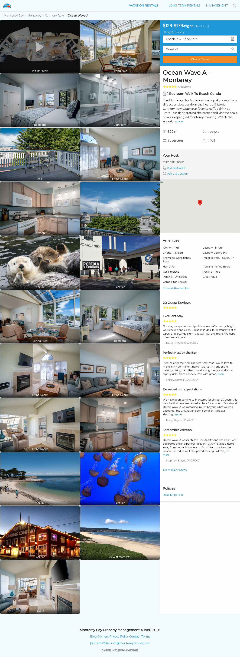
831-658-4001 (176, 168)
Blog (93, 636)
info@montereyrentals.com (130, 643)
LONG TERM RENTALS (184, 5)
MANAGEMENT (217, 5)
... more (178, 121)
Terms (145, 636)
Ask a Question (177, 173)
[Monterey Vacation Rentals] (7, 5)
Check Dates (200, 59)
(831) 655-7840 (100, 643)
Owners (103, 636)
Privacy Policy (119, 636)
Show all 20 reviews (175, 469)
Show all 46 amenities (176, 288)
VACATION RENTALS (144, 5)
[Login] (235, 5)
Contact (135, 636)
